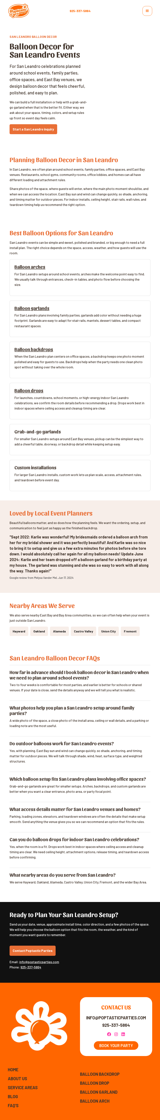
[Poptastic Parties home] (19, 11)
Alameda (59, 631)
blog (13, 1096)
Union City (108, 631)
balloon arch (94, 1101)
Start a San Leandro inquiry (33, 129)
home (13, 1069)
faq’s (13, 1105)
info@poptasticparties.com (39, 962)
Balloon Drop (94, 1083)
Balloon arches (29, 266)
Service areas (23, 1087)
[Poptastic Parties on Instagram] (116, 1034)
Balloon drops (28, 390)
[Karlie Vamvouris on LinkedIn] (123, 1034)
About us (17, 1078)
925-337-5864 (80, 11)
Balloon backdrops (33, 349)
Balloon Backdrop (100, 1074)
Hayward (19, 631)
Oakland (39, 631)
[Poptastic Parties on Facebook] (109, 1034)
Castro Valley (83, 631)
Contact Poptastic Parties (32, 950)
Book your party (116, 1045)
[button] (147, 11)
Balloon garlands (31, 308)
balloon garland (98, 1092)
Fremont (130, 631)
